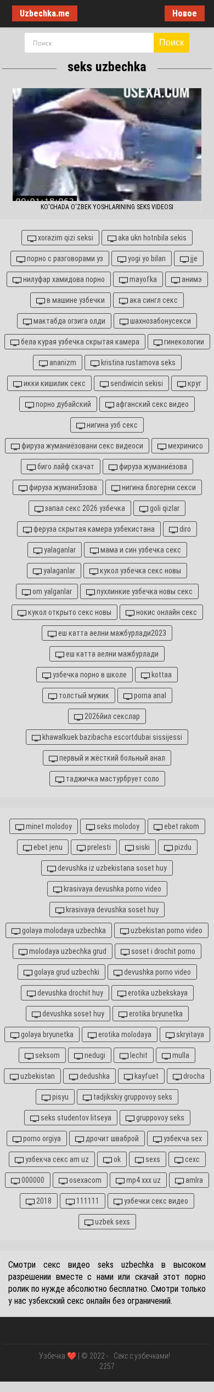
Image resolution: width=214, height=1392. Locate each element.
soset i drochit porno (162, 951)
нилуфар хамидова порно (63, 279)
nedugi (94, 1055)
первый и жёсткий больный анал (111, 757)
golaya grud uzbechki (65, 972)
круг (193, 383)
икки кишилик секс (54, 383)
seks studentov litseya (75, 1117)
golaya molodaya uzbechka (63, 930)
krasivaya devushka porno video (111, 888)
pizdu (182, 847)
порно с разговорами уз (64, 258)
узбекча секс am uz (56, 1159)
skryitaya (189, 1034)
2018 (43, 1201)
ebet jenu (47, 847)
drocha (193, 1076)
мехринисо (184, 445)
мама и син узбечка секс (140, 549)
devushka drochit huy (69, 992)
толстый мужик (83, 695)
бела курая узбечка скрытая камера (79, 341)
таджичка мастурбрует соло (111, 778)
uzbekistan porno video (165, 930)
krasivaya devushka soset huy (111, 909)
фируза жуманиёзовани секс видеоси (81, 445)
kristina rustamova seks (137, 362)
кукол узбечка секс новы (139, 570)
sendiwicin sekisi (136, 383)
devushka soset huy (72, 1013)
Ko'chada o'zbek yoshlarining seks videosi (107, 207)
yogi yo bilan (146, 258)
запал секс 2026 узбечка (84, 508)
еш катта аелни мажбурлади (111, 653)
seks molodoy (117, 826)
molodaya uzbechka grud (66, 951)
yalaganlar (59, 549)
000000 (32, 1180)
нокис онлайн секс (165, 612)
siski (142, 847)
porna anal (149, 695)
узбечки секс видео (155, 1201)
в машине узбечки (75, 300)
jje (193, 258)
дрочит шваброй (111, 1138)
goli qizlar (163, 508)
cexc (191, 1159)
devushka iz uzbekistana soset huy (111, 868)
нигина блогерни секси (158, 487)
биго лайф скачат (65, 466)
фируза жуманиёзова (152, 466)
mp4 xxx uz (143, 1180)
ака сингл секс (153, 300)
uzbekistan (37, 1076)
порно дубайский (62, 404)
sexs (152, 1159)
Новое (184, 13)
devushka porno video (156, 972)
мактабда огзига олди (68, 321)
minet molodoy (48, 826)
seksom (46, 1055)
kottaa (161, 674)
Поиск (171, 42)
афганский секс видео (151, 404)
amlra (193, 1180)
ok (116, 1159)
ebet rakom (180, 826)
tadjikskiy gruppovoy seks (132, 1096)
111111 (87, 1201)
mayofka (142, 279)
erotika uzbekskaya (157, 992)
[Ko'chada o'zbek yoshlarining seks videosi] (107, 144)
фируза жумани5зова (62, 487)
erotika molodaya (124, 1034)
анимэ (191, 279)
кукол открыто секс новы (68, 612)
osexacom (84, 1180)
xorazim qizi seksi (64, 237)
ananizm (62, 362)
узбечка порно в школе (89, 674)
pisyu (59, 1096)
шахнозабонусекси (159, 321)
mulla (180, 1055)
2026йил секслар (111, 716)
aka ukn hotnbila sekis (151, 237)
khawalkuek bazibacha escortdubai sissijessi (111, 737)
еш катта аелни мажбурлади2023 (111, 633)
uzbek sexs (111, 1221)
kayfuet (146, 1076)
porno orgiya (41, 1138)
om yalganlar (51, 591)
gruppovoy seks (159, 1117)
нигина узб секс (111, 425)
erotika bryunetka (155, 1013)
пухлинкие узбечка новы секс (144, 591)
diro (184, 529)
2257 (107, 1366)
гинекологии (183, 341)
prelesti (98, 847)
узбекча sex (182, 1138)
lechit (138, 1055)
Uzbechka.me (45, 13)
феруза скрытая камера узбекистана (93, 529)
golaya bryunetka (46, 1034)
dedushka (94, 1076)
